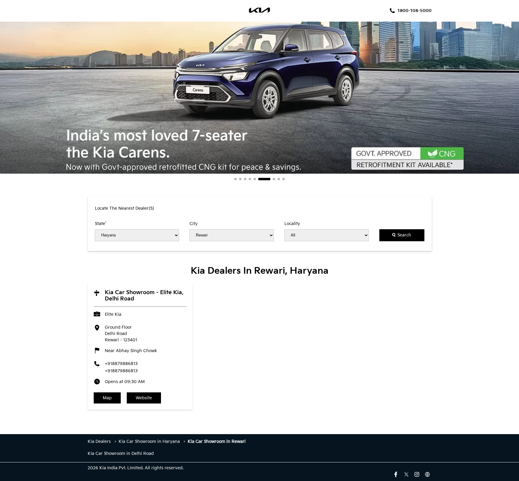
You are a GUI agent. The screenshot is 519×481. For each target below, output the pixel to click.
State (100, 223)
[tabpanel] (259, 98)
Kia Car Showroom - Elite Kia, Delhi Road (144, 295)
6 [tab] (264, 179)
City (194, 223)
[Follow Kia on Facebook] (396, 473)
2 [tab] (240, 179)
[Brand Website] (427, 473)
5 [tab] (254, 179)
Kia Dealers (100, 441)
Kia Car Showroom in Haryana (149, 441)
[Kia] (259, 11)
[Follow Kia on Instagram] (417, 473)
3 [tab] (245, 179)
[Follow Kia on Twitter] (406, 473)
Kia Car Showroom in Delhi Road (121, 453)
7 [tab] (274, 179)
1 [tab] (235, 179)
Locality (292, 223)
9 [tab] (283, 179)
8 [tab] (279, 179)
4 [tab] (250, 179)
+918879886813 (121, 363)
